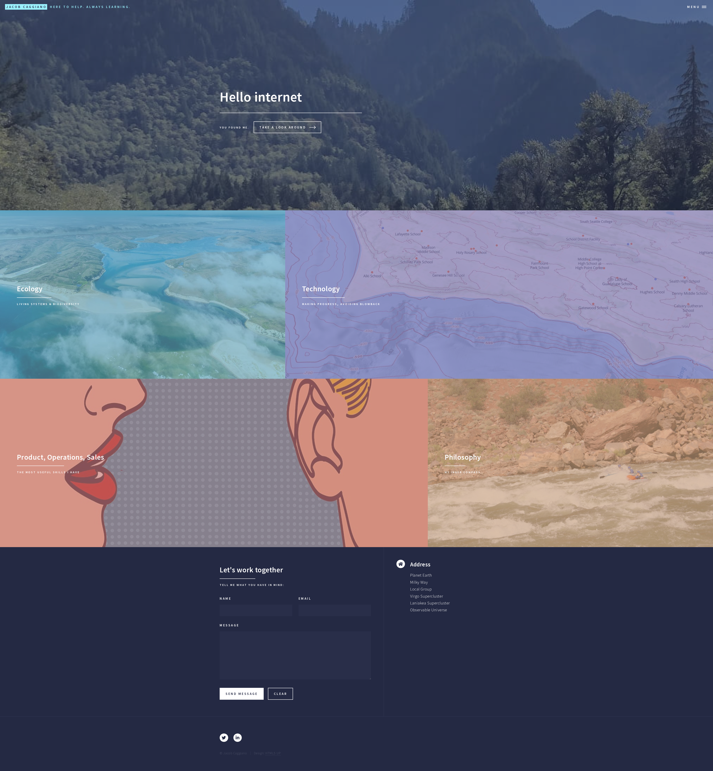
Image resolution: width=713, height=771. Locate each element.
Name (225, 598)
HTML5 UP (273, 753)
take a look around (282, 127)
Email (305, 598)
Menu (693, 7)
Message (229, 625)
